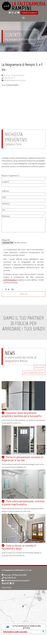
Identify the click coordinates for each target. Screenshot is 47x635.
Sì (6, 289)
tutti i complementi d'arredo (34, 373)
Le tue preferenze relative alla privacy (26, 627)
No (12, 289)
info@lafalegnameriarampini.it (17, 580)
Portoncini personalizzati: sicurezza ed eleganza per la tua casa (22, 458)
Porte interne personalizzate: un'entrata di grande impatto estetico (23, 503)
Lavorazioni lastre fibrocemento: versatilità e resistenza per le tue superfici (22, 414)
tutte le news (39, 367)
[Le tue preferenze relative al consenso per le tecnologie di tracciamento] (43, 631)
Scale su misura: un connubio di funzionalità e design (19, 547)
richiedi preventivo (29, 13)
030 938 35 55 (10, 578)
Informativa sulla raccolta (15, 632)
